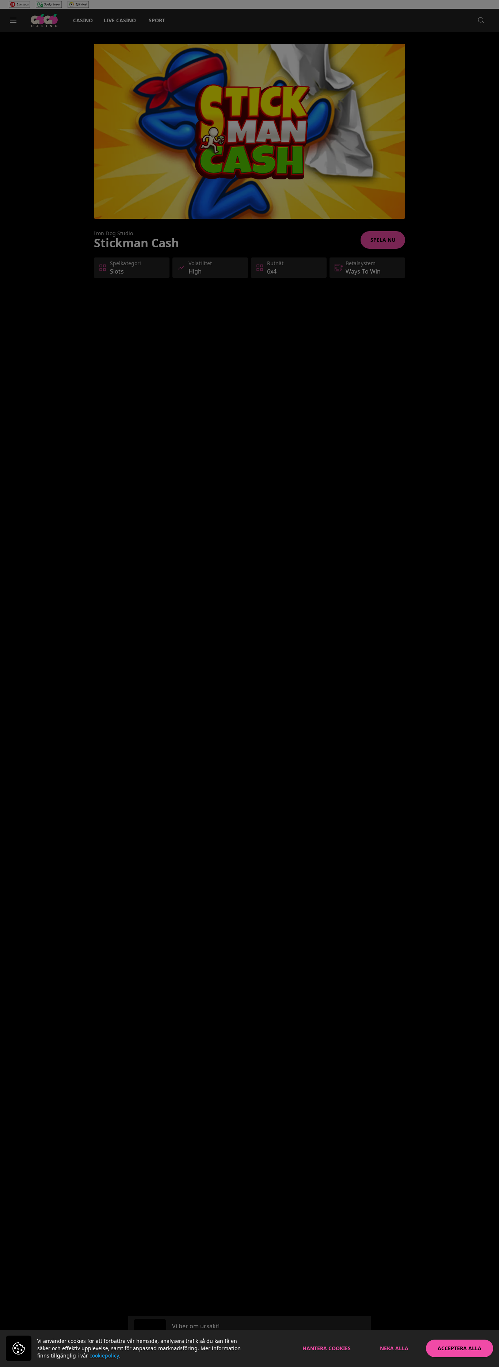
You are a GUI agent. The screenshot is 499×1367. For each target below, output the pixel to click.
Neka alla (394, 1348)
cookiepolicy (104, 1355)
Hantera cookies (326, 1348)
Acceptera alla (459, 1348)
